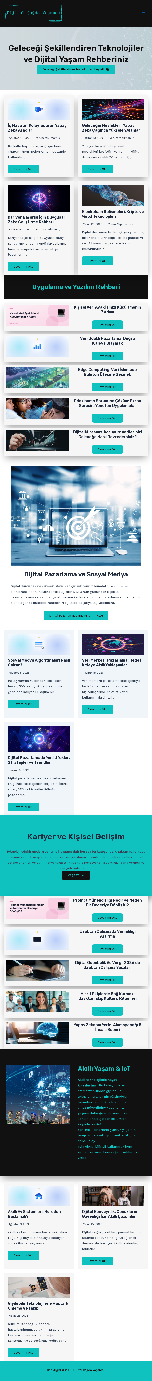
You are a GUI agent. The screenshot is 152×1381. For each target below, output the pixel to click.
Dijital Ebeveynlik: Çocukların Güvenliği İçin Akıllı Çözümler (109, 1214)
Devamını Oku (23, 169)
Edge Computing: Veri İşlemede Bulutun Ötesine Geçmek (107, 372)
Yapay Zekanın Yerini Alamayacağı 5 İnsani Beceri (107, 1027)
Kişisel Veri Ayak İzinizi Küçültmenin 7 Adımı (107, 309)
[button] (76, 69)
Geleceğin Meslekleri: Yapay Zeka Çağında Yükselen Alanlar (111, 128)
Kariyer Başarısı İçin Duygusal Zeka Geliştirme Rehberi (36, 219)
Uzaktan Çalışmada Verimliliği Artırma (108, 934)
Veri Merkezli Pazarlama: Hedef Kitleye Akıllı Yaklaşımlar (111, 662)
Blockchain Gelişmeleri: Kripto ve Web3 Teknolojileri (113, 214)
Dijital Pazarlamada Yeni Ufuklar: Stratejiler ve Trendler (39, 760)
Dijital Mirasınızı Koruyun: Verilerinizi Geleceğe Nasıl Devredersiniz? (107, 434)
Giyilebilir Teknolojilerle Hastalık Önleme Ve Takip (38, 1306)
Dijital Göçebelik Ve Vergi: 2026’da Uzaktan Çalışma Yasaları (107, 965)
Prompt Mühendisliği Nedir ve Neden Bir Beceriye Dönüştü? (107, 902)
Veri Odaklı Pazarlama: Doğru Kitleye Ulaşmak (107, 341)
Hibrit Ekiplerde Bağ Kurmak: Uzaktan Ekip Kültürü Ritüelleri (107, 996)
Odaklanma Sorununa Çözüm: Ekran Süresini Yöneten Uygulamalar (107, 403)
